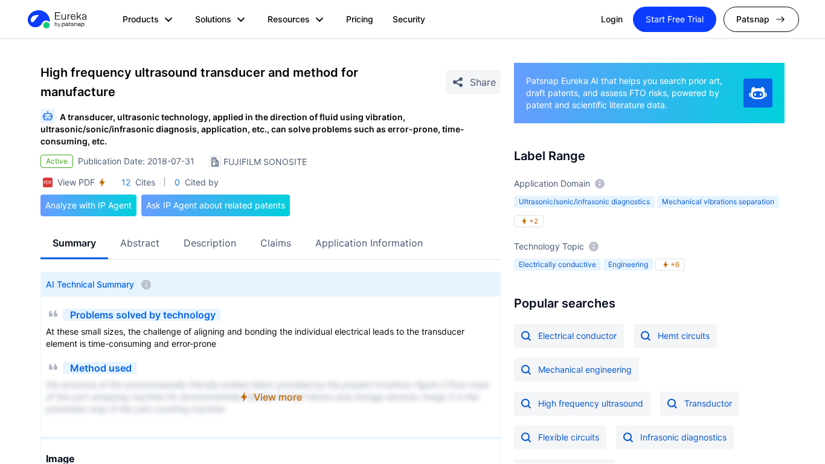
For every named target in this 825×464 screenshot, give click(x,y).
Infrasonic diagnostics (683, 437)
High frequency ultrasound (590, 403)
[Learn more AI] (757, 93)
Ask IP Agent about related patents (215, 205)
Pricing (359, 19)
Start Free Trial (675, 19)
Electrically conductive (557, 264)
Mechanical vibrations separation (718, 201)
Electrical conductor (577, 335)
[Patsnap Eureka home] (56, 19)
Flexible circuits (568, 437)
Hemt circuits (684, 335)
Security (409, 19)
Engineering (628, 264)
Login (612, 19)
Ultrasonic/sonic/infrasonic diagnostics (584, 201)
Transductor (708, 403)
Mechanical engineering (585, 369)
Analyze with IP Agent (88, 205)
